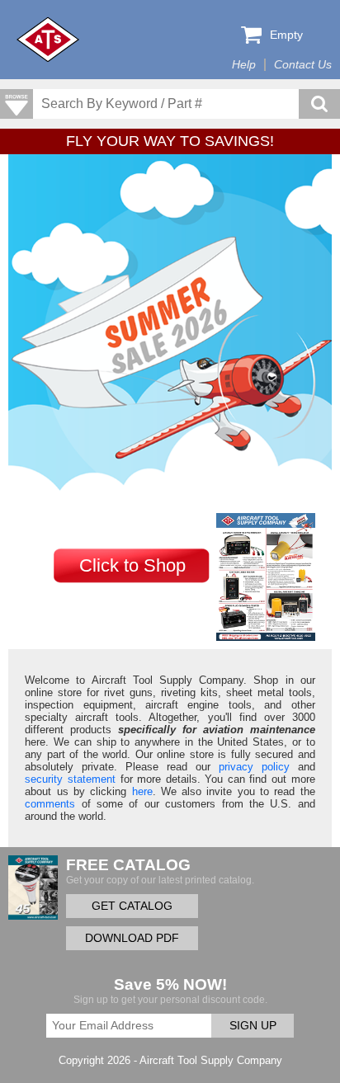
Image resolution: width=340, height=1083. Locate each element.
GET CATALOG (132, 906)
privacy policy (254, 766)
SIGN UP (252, 1025)
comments (50, 804)
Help (244, 65)
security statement (70, 779)
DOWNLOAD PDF (132, 938)
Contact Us (303, 65)
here (142, 791)
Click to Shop (132, 565)
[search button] (319, 104)
